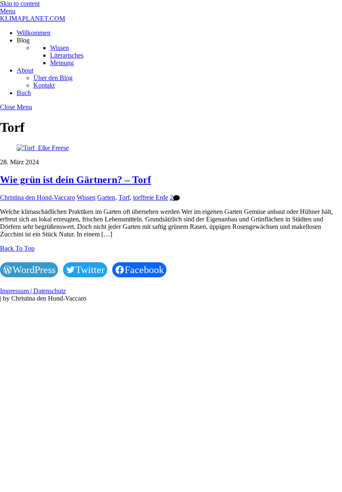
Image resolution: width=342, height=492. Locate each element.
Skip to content (20, 3)
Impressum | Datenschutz (33, 290)
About (25, 70)
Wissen (59, 47)
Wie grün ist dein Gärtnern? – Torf (75, 179)
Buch (24, 92)
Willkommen (33, 32)
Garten (106, 197)
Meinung (62, 62)
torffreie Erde (150, 197)
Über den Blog (53, 77)
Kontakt (44, 85)
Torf (124, 197)
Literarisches (66, 55)
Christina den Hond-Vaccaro (37, 197)
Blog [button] (23, 40)
